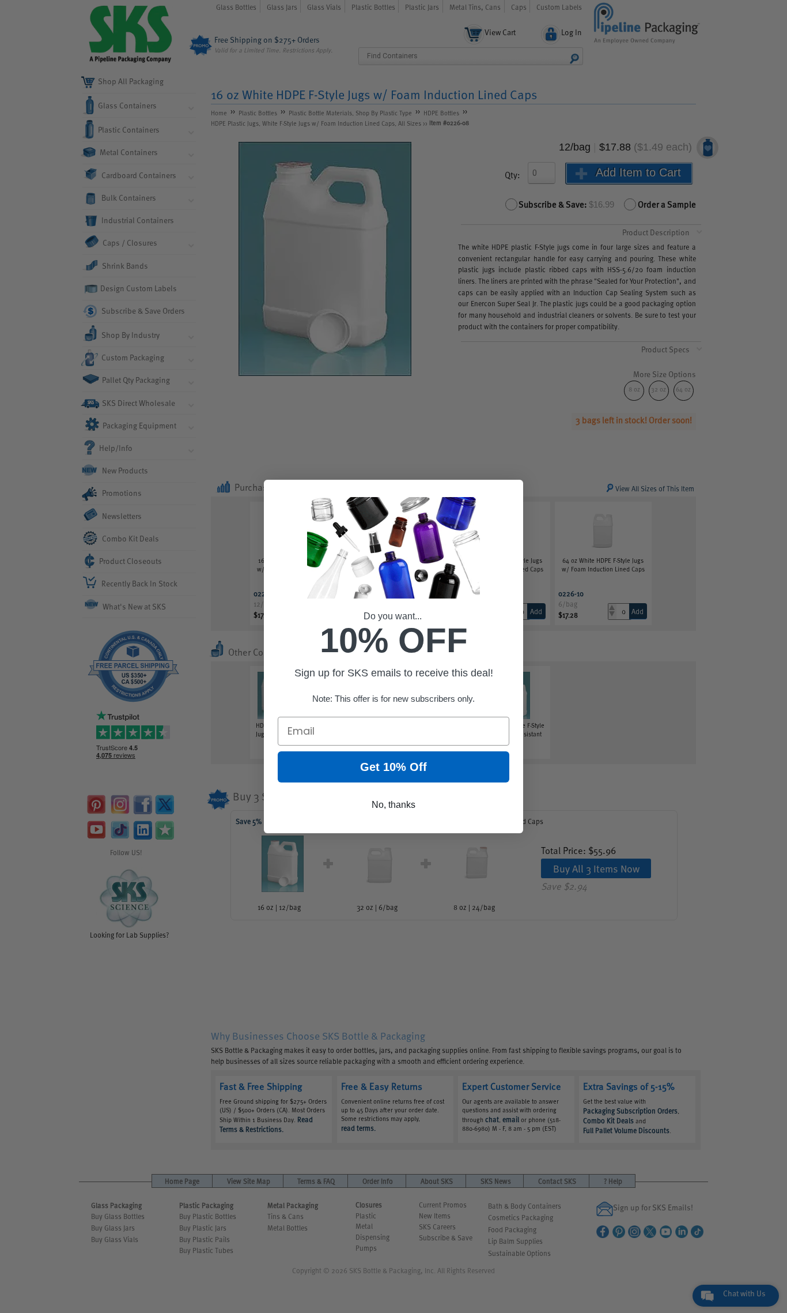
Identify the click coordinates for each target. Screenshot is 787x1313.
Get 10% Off (393, 767)
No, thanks (393, 805)
